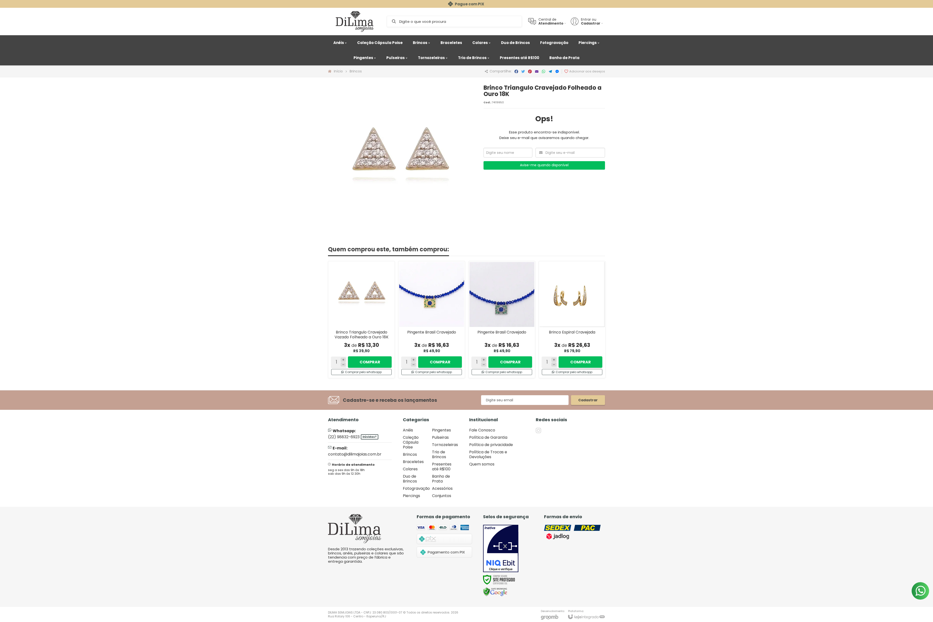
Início (338, 71)
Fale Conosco (482, 430)
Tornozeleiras (445, 444)
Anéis (408, 430)
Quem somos (481, 464)
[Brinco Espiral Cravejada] (572, 319)
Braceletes (413, 461)
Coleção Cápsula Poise (411, 442)
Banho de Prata (441, 478)
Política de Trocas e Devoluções (488, 454)
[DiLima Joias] (354, 21)
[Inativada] (500, 548)
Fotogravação (416, 488)
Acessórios (442, 488)
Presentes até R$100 (441, 466)
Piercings (411, 496)
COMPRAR (370, 362)
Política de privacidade (491, 444)
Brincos (356, 71)
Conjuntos (441, 496)
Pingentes (441, 430)
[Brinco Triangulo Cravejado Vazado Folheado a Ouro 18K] (361, 319)
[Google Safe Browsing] (495, 592)
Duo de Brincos (410, 478)
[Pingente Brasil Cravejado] (431, 319)
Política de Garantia (488, 437)
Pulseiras (440, 437)
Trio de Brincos (439, 454)
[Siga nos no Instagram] (538, 430)
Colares (410, 469)
